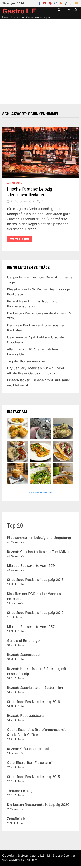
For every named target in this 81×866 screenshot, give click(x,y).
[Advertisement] (40, 61)
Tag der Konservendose (26, 361)
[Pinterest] (50, 3)
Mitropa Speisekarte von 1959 (31, 566)
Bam (34, 860)
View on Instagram (40, 491)
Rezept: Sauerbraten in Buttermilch (35, 688)
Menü (72, 10)
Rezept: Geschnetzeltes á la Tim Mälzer (38, 552)
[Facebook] (40, 3)
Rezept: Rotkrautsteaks (25, 716)
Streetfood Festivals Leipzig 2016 (33, 702)
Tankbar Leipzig (19, 791)
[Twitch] (71, 3)
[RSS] (61, 3)
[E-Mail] (76, 3)
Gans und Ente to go (23, 641)
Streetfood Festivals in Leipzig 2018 (35, 580)
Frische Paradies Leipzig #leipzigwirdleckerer (29, 191)
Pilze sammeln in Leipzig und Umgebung (39, 538)
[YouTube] (45, 3)
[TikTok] (66, 3)
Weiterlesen (21, 239)
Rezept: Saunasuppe (23, 655)
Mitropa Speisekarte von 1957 (31, 627)
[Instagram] (56, 3)
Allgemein (14, 183)
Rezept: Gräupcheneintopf (28, 749)
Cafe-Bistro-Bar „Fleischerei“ (30, 763)
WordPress (16, 860)
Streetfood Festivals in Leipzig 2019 (35, 613)
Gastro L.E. (20, 11)
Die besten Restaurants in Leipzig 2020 (38, 805)
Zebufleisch (16, 819)
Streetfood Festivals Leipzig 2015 (33, 777)
